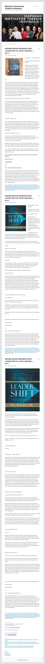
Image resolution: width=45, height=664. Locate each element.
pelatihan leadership (20, 188)
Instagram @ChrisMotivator (12, 634)
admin (15, 55)
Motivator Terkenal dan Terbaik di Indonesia (14, 7)
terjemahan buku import (15, 189)
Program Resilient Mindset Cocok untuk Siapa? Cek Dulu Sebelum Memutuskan (19, 646)
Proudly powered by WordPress (22, 659)
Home (6, 40)
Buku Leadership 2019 (25, 184)
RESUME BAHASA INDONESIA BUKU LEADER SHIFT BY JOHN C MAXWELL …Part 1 (20, 361)
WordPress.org (7, 655)
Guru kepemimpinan (21, 186)
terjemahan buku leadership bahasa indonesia (26, 189)
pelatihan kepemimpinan (13, 188)
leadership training (36, 187)
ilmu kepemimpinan (28, 186)
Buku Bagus (10, 184)
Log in (6, 651)
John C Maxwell (34, 186)
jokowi (39, 186)
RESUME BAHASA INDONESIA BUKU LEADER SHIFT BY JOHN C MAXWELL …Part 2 (20, 198)
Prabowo (25, 188)
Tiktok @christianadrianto (12, 635)
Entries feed (7, 652)
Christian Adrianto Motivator (13, 186)
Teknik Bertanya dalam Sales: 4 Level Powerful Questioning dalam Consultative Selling (21, 642)
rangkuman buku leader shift (32, 188)
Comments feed (8, 654)
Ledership (6, 188)
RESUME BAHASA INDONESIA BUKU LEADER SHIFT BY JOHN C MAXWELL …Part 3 (20, 50)
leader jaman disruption (28, 187)
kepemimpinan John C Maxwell (19, 187)
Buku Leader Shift (18, 184)
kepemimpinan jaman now (9, 187)
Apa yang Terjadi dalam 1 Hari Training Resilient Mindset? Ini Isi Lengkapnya (19, 647)
